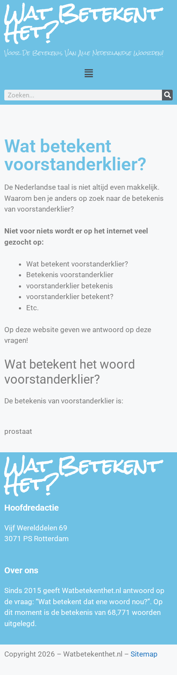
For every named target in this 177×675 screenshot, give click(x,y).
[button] (88, 73)
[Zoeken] (167, 95)
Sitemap (144, 654)
